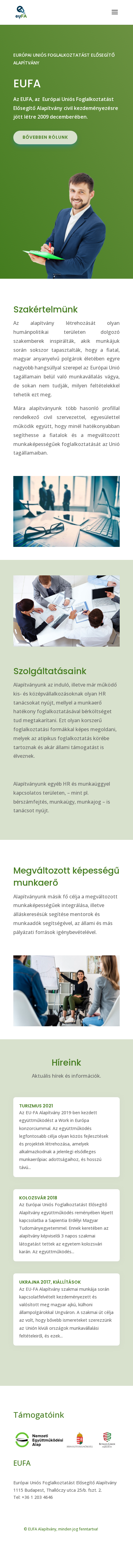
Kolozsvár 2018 (38, 1198)
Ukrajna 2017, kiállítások (50, 1282)
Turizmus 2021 (36, 1106)
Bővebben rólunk (45, 137)
